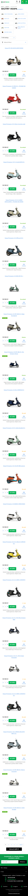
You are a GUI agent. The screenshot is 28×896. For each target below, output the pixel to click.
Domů (2, 6)
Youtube (25, 886)
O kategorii (19, 9)
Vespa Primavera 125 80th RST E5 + (14, 276)
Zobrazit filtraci (7, 42)
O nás (2, 871)
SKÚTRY (7, 6)
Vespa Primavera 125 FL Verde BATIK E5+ (14, 162)
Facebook (5, 886)
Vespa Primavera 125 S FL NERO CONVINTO (14, 580)
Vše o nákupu (4, 867)
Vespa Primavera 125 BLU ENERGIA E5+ (14, 390)
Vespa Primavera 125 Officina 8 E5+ (14, 238)
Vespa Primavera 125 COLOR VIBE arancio (14, 466)
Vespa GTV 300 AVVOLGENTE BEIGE (14, 48)
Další (21, 844)
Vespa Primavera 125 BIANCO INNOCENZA (14, 504)
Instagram (15, 886)
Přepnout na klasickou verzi (14, 893)
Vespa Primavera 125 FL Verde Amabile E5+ (14, 428)
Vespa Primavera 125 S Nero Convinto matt (14, 124)
